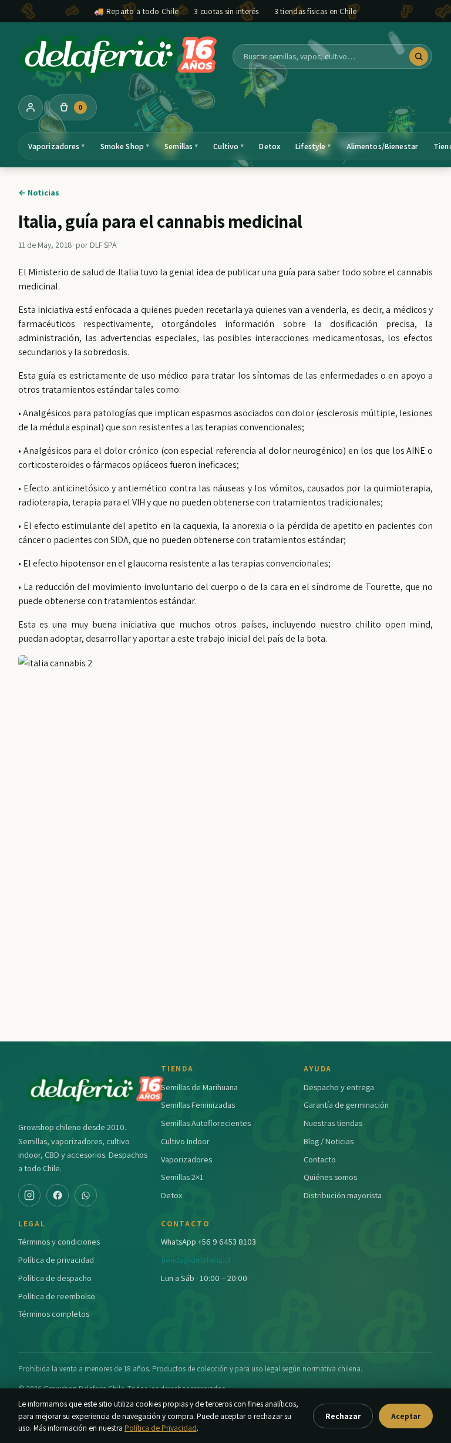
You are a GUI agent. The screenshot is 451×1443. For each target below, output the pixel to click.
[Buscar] (418, 56)
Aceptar (405, 1416)
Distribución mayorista (343, 1195)
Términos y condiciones (59, 1241)
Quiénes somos (330, 1176)
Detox (269, 146)
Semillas (181, 146)
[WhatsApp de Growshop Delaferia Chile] (86, 1195)
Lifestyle (313, 146)
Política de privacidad (56, 1259)
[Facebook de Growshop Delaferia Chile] (57, 1195)
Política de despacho (55, 1277)
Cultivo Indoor (185, 1141)
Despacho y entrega (339, 1087)
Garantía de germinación (346, 1104)
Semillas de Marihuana (199, 1087)
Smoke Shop (125, 146)
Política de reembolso (56, 1296)
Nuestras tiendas (333, 1122)
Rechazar (343, 1416)
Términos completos (53, 1313)
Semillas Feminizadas (198, 1104)
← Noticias (38, 192)
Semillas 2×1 (182, 1176)
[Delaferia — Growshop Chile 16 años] (119, 56)
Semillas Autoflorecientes (206, 1122)
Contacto (320, 1159)
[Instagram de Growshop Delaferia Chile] (29, 1195)
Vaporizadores (56, 146)
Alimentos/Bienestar (382, 146)
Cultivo (228, 146)
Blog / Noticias (329, 1141)
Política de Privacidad (160, 1427)
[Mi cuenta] (30, 107)
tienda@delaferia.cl (195, 1259)
